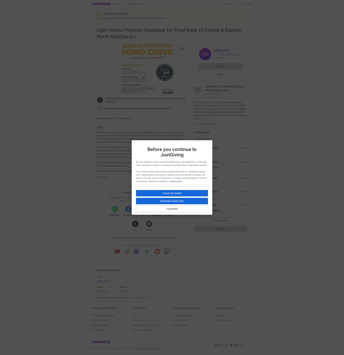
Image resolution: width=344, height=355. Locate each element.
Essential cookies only (172, 201)
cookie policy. (176, 181)
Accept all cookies (172, 193)
